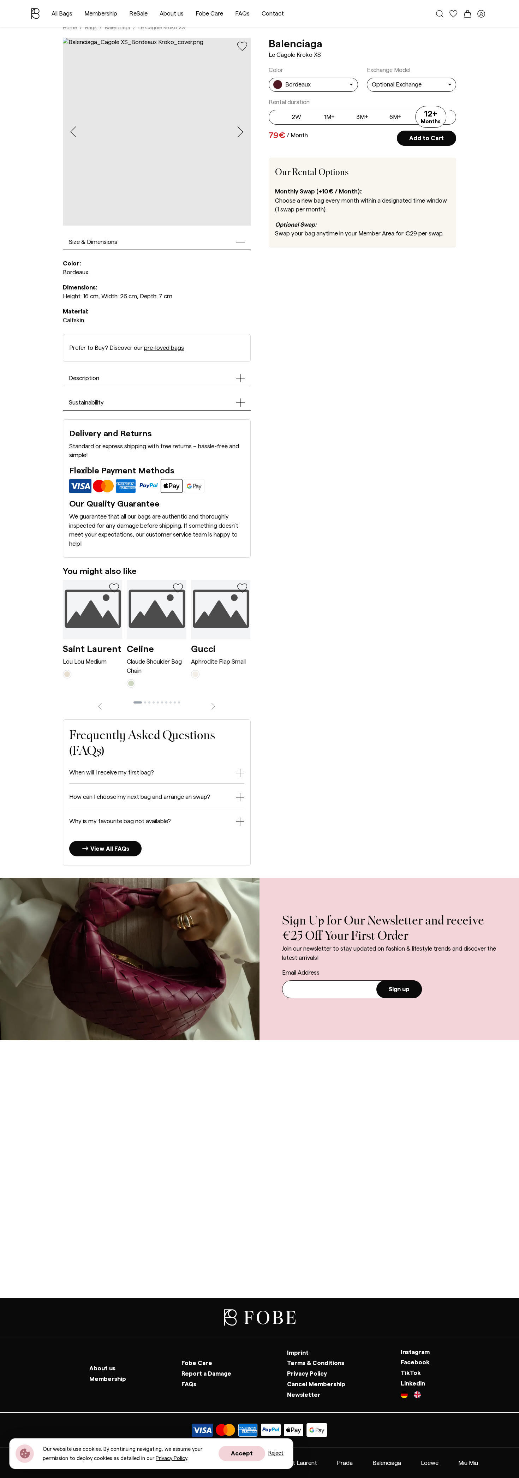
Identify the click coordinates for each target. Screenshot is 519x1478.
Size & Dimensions (93, 242)
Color (276, 70)
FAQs (242, 14)
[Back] (100, 705)
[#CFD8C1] (131, 683)
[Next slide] (240, 131)
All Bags (62, 14)
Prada (345, 1463)
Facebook (415, 1363)
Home (70, 27)
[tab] (137, 702)
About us (172, 14)
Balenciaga (117, 27)
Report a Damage (206, 1374)
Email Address (301, 973)
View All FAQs (109, 849)
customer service (168, 535)
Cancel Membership (316, 1384)
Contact (273, 14)
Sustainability (86, 403)
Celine (140, 649)
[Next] (213, 705)
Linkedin (413, 1384)
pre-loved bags (164, 348)
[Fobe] (35, 13)
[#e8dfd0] (67, 674)
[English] (417, 1396)
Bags (91, 27)
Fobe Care (209, 14)
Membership (100, 14)
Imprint (298, 1353)
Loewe (430, 1463)
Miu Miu (468, 1463)
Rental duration (289, 102)
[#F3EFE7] (195, 674)
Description (84, 378)
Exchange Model (388, 70)
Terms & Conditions (315, 1363)
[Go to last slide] (73, 131)
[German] (407, 1396)
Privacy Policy (307, 1374)
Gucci (203, 649)
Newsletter (304, 1395)
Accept (242, 1453)
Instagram (415, 1352)
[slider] (431, 119)
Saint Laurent (92, 649)
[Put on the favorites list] (242, 46)
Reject (276, 1453)
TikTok (411, 1373)
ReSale (138, 14)
